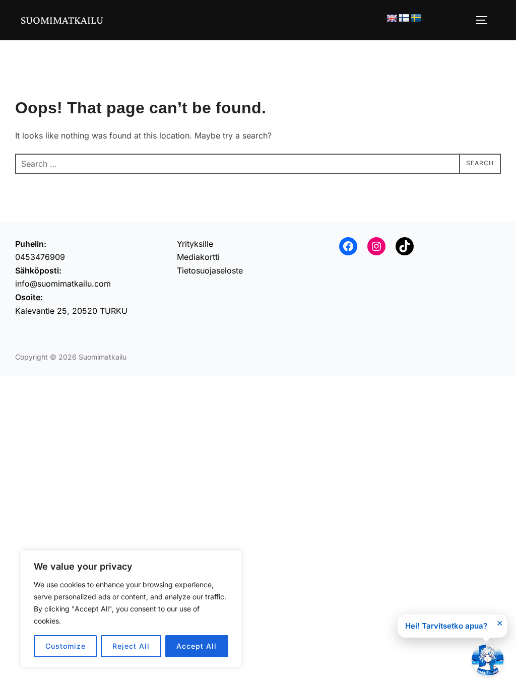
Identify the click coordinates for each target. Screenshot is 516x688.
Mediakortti (198, 257)
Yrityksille (195, 244)
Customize (65, 646)
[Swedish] (416, 18)
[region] (131, 609)
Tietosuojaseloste (210, 270)
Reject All (131, 646)
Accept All (196, 646)
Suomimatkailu (62, 20)
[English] (392, 19)
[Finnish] (404, 18)
